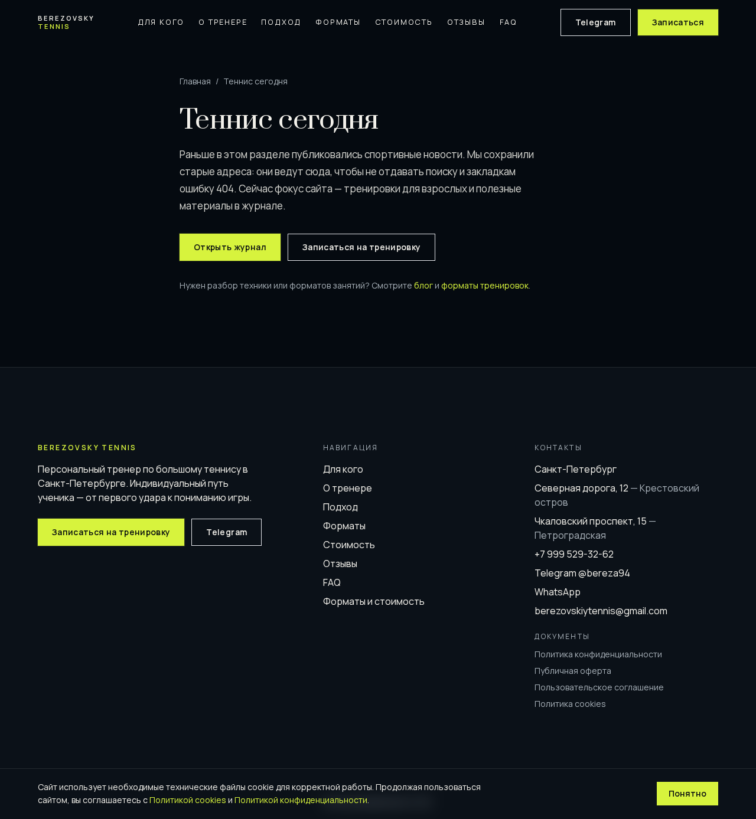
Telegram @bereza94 (582, 572)
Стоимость (404, 22)
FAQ (508, 22)
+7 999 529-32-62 (574, 554)
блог (423, 285)
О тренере (222, 22)
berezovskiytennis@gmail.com (601, 610)
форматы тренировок (485, 285)
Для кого (161, 22)
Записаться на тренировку (361, 247)
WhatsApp (558, 591)
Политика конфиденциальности (598, 654)
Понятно (687, 793)
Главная (195, 81)
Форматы (338, 22)
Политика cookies (570, 703)
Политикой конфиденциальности (300, 799)
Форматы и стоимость (374, 601)
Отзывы (466, 22)
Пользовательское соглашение (599, 687)
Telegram (595, 22)
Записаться (678, 22)
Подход (281, 22)
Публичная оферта (573, 670)
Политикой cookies (187, 799)
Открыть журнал (230, 247)
